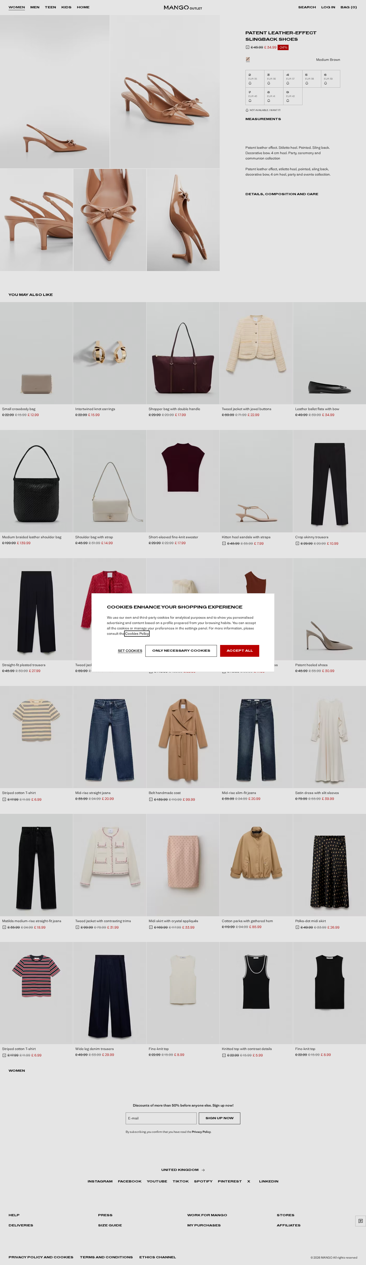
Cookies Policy (137, 633)
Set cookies (130, 650)
